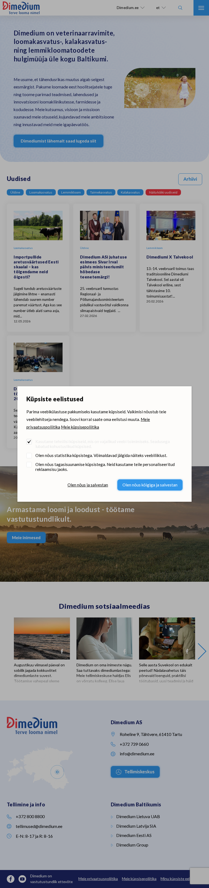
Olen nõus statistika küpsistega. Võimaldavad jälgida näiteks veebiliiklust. (101, 455)
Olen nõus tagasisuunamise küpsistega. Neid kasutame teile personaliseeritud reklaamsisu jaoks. (105, 467)
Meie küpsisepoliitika (80, 426)
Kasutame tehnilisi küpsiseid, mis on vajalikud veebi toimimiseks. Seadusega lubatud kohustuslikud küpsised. (102, 444)
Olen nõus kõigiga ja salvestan (149, 484)
